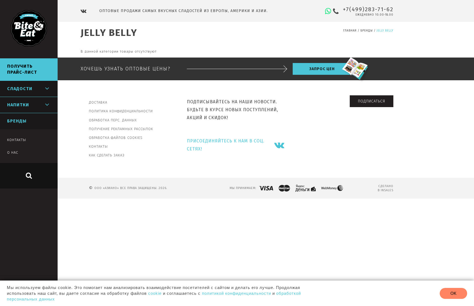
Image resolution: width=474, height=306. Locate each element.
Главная (350, 30)
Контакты (98, 146)
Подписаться (371, 101)
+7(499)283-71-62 (368, 9)
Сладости (19, 88)
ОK (453, 293)
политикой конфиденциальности (236, 293)
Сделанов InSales (385, 188)
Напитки (18, 104)
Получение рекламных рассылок (121, 129)
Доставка (98, 102)
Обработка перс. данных (113, 120)
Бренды (366, 30)
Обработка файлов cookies (116, 138)
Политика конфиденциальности (121, 111)
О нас (12, 152)
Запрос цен (322, 69)
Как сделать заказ (107, 155)
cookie (155, 293)
